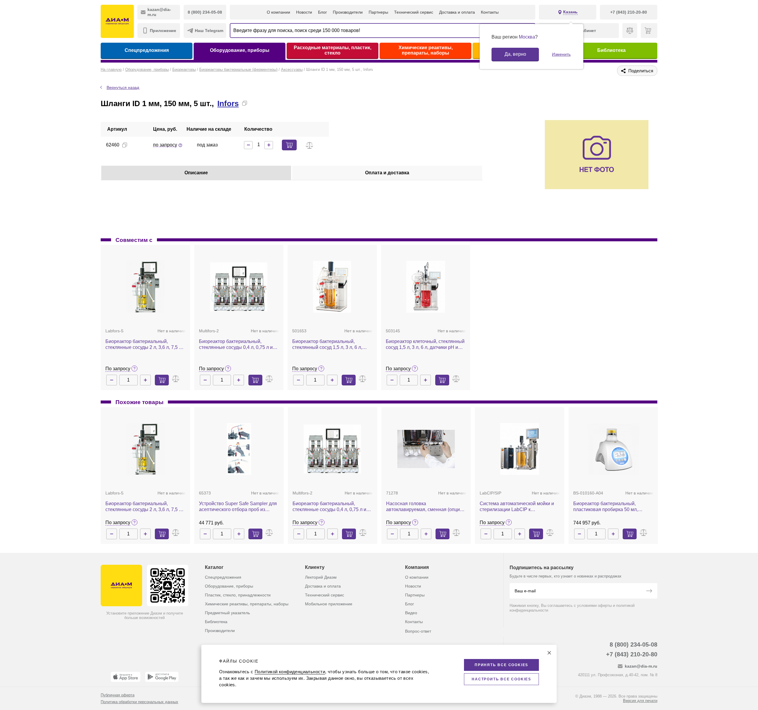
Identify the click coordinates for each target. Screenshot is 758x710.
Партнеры (378, 12)
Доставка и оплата (457, 12)
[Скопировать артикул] (124, 145)
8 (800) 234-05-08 (633, 644)
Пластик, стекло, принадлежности (238, 595)
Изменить (561, 54)
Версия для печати (640, 700)
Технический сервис (413, 12)
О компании (278, 12)
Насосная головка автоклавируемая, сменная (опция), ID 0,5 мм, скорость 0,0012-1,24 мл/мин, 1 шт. (425, 507)
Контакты (490, 12)
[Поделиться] (254, 103)
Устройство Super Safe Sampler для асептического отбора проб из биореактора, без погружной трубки (238, 507)
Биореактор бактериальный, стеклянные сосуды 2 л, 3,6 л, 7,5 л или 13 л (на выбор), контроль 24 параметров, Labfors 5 (143, 344)
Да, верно (515, 54)
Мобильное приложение (328, 603)
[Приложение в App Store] (125, 677)
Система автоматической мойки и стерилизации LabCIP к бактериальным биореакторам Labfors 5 (517, 507)
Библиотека (611, 50)
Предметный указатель (227, 612)
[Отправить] (649, 591)
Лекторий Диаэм (321, 577)
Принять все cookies (501, 665)
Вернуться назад (123, 87)
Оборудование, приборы (239, 50)
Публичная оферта (117, 695)
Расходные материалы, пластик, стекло (332, 50)
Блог (322, 12)
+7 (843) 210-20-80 (631, 654)
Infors (228, 103)
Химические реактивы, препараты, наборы (426, 50)
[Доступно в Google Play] (162, 677)
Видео (411, 612)
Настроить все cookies (501, 679)
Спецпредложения (147, 50)
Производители (348, 12)
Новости (304, 12)
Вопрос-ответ (418, 631)
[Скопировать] (244, 103)
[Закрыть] (549, 653)
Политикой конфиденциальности (290, 671)
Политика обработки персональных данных (139, 702)
